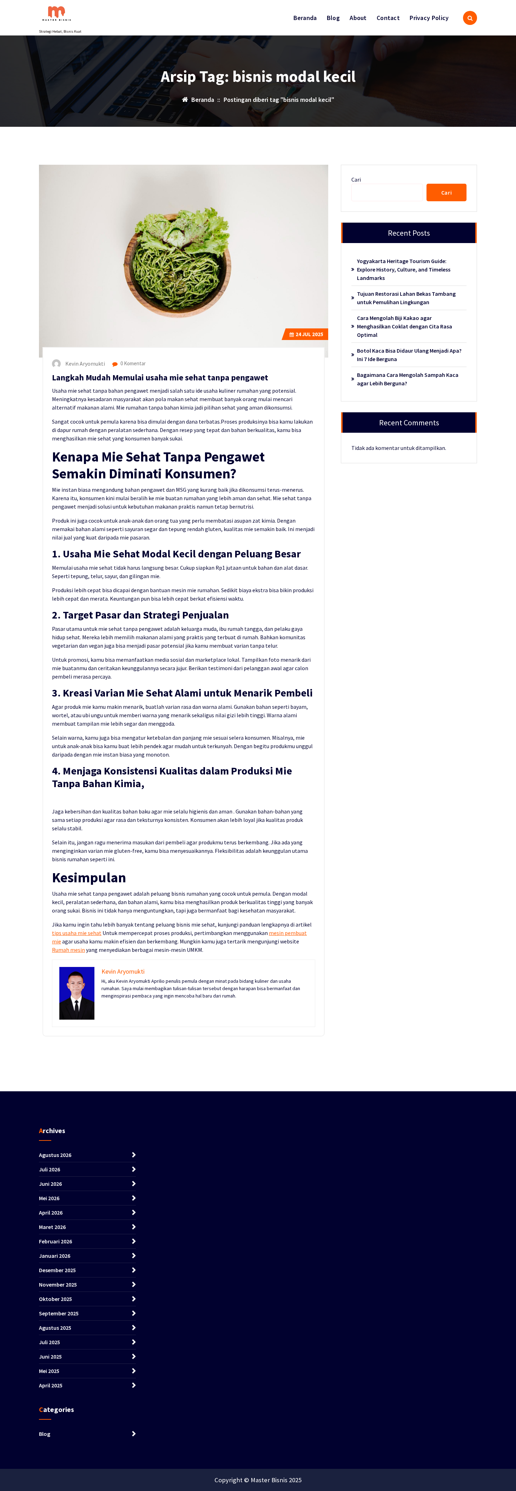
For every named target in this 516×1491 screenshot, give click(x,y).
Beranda (305, 18)
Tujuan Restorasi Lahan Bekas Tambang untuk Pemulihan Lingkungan (406, 298)
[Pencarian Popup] (470, 18)
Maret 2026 (52, 1226)
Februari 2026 (55, 1241)
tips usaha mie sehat (76, 932)
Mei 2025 (49, 1370)
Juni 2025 (50, 1356)
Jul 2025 (309, 334)
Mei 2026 (49, 1198)
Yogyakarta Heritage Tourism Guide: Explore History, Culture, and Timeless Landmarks (403, 269)
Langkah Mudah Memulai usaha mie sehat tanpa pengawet (160, 377)
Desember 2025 (57, 1270)
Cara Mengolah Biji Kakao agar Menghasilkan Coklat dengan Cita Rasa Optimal (404, 326)
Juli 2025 (49, 1342)
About (358, 18)
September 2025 (59, 1313)
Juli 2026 (49, 1169)
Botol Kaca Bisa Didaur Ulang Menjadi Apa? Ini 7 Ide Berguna (409, 354)
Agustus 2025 (55, 1327)
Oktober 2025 (55, 1298)
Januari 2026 (54, 1255)
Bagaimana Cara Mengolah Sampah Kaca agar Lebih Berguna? (407, 379)
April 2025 (50, 1385)
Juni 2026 (50, 1183)
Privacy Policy (429, 18)
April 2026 (50, 1212)
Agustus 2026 (55, 1154)
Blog (333, 18)
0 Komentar (132, 363)
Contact (388, 18)
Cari (356, 179)
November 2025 (58, 1284)
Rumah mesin (68, 949)
